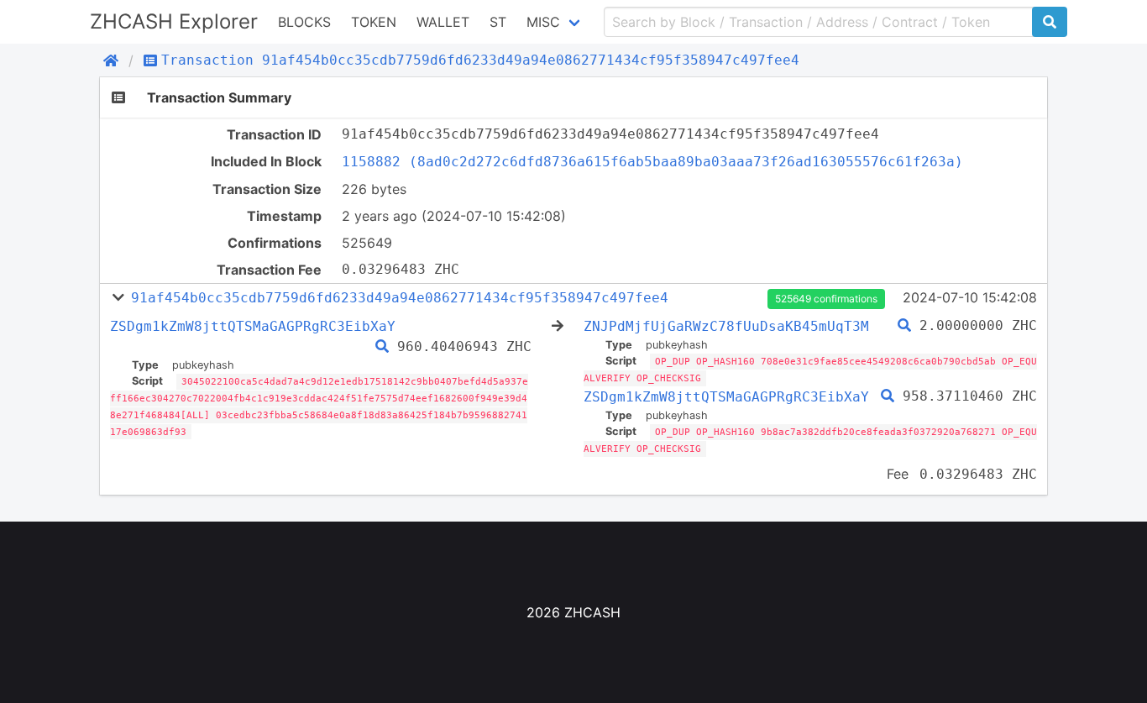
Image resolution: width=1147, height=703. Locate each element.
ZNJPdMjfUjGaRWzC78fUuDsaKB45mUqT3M (726, 326)
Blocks (304, 21)
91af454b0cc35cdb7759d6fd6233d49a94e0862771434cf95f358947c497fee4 (399, 298)
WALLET (442, 21)
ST (498, 21)
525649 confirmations (826, 298)
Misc (543, 21)
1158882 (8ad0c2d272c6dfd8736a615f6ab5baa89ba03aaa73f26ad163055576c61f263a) (652, 162)
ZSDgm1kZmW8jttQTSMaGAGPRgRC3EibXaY (252, 326)
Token (373, 21)
